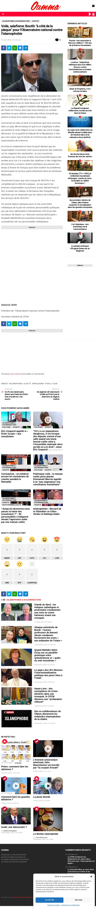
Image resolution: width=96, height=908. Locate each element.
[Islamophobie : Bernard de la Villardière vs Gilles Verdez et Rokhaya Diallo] (48, 497)
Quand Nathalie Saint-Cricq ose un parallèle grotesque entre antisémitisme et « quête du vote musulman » (47, 655)
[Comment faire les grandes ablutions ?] (16, 785)
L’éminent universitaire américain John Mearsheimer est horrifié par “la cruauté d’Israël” (46, 763)
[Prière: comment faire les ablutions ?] (16, 752)
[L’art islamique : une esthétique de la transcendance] (80, 216)
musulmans (38, 384)
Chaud (4, 741)
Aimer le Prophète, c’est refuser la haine (79, 90)
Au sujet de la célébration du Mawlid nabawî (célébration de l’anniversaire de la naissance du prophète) (80, 133)
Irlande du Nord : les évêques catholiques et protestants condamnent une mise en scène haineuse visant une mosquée (47, 611)
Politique (6, 427)
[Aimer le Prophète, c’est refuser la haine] (80, 80)
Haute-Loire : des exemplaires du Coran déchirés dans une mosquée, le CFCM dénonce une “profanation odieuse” (48, 695)
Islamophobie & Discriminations (9, 424)
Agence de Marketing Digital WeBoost (24, 897)
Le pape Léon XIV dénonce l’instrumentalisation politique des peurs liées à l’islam (48, 674)
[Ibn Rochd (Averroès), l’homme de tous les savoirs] (80, 146)
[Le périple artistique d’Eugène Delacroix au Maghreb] (80, 238)
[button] (91, 876)
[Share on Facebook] (3, 47)
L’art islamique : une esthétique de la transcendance (80, 226)
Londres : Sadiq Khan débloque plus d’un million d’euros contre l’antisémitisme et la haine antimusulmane (80, 67)
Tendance (36, 741)
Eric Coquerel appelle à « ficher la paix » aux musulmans (14, 434)
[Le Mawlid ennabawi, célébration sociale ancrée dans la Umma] (80, 100)
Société (16, 427)
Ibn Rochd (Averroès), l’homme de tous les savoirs (80, 155)
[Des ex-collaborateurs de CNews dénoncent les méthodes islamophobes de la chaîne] (16, 718)
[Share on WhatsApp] (14, 47)
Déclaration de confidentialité (70, 905)
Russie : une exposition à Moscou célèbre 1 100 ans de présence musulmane (80, 43)
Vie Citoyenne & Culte (11, 505)
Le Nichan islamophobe (45, 834)
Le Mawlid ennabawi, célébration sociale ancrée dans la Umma (80, 110)
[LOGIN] (93, 14)
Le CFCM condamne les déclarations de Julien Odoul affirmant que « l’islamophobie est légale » (81, 860)
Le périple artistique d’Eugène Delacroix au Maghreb (80, 248)
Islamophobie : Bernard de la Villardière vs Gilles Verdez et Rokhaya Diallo (47, 511)
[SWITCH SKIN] (89, 14)
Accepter (49, 900)
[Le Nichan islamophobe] (48, 819)
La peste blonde (41, 797)
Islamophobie (16, 384)
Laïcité (28, 384)
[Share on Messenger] (20, 47)
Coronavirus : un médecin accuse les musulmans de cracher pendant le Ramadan (15, 478)
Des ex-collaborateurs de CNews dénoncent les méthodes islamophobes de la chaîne (47, 715)
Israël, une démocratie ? (14, 827)
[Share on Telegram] (25, 47)
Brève (5, 384)
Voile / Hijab (51, 384)
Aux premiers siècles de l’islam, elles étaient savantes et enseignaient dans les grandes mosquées (80, 203)
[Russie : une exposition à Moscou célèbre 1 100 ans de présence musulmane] (80, 32)
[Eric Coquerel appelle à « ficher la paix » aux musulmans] (16, 420)
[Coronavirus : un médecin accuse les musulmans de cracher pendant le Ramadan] (16, 462)
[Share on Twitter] (9, 47)
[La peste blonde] (48, 785)
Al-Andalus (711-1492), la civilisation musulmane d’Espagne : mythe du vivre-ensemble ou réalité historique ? (80, 178)
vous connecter (16, 374)
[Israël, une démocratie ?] (16, 816)
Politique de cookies (53, 905)
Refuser (78, 900)
